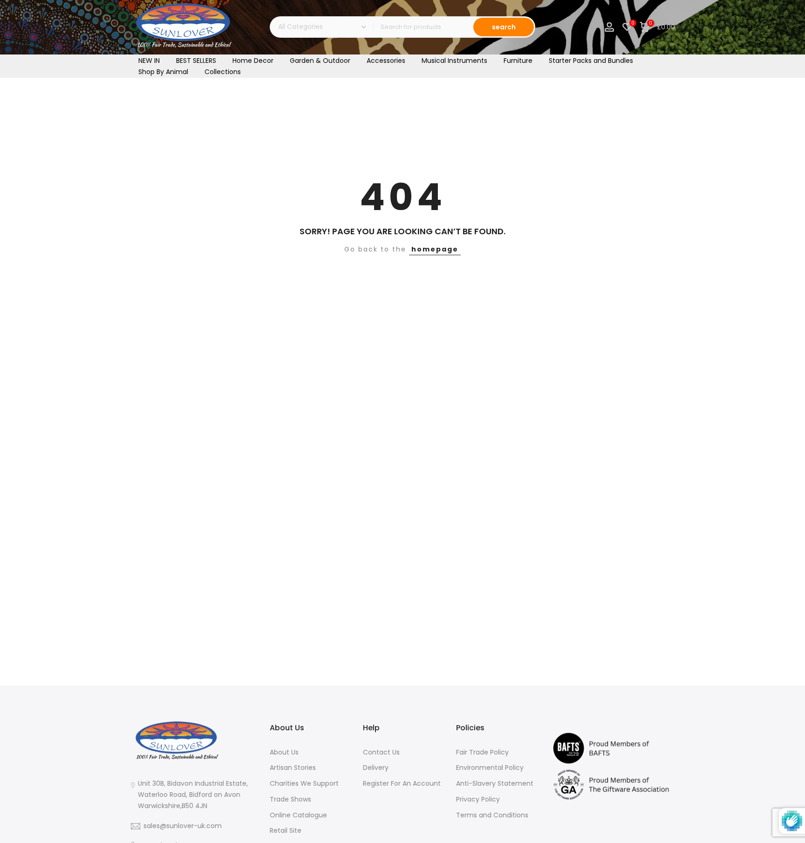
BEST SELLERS (196, 60)
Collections (223, 71)
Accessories (386, 60)
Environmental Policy (490, 767)
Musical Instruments (454, 60)
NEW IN (149, 60)
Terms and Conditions (492, 815)
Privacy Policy (478, 799)
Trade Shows (290, 799)
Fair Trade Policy (482, 752)
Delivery (376, 767)
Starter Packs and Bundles (591, 60)
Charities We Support (304, 783)
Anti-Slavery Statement (494, 783)
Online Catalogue (298, 815)
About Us (284, 752)
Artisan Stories (293, 767)
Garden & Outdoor (320, 60)
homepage (434, 249)
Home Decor (252, 60)
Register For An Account (402, 783)
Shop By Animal (163, 71)
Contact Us (381, 752)
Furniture (518, 60)
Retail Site (285, 830)
